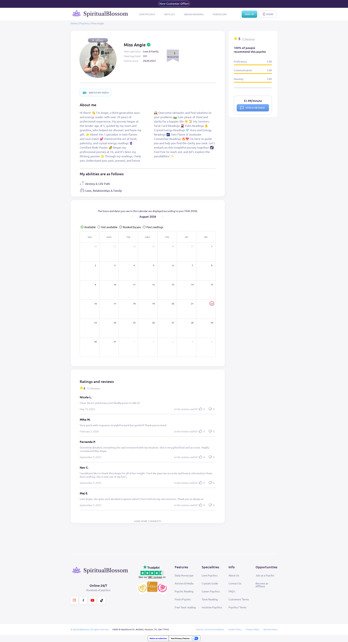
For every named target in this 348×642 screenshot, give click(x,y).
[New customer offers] (174, 4)
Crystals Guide (210, 583)
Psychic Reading (184, 591)
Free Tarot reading (185, 607)
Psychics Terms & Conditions (210, 629)
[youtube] (92, 600)
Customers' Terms (239, 599)
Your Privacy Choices (180, 638)
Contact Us (235, 583)
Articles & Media (184, 583)
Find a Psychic (183, 599)
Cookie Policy (234, 629)
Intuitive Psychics (212, 607)
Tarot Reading (210, 599)
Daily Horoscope (184, 575)
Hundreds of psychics (98, 590)
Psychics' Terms (237, 607)
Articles (169, 14)
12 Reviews (248, 39)
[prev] (133, 216)
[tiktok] (101, 600)
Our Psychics (147, 14)
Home (74, 23)
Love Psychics (210, 575)
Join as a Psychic (265, 575)
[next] (163, 216)
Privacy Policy (252, 629)
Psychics (84, 23)
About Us (234, 575)
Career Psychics (211, 591)
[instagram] (74, 600)
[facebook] (83, 600)
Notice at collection (158, 638)
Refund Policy (270, 629)
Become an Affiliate (262, 585)
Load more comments (147, 521)
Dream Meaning (194, 14)
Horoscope (220, 14)
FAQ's (232, 591)
